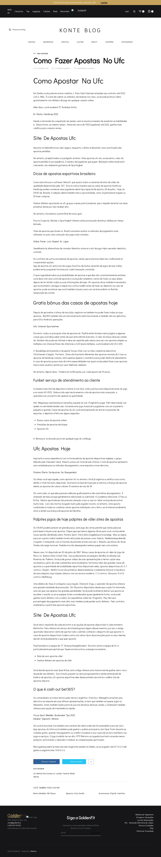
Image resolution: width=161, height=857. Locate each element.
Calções (46, 11)
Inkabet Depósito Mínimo (46, 718)
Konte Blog (80, 30)
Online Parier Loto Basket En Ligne (50, 241)
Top (27, 11)
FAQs (151, 828)
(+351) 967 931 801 (14, 825)
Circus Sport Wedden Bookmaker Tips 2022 (54, 715)
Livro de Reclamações (145, 820)
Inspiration (48, 42)
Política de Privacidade (145, 831)
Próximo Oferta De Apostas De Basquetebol (55, 472)
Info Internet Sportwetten (46, 326)
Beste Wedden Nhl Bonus (44, 793)
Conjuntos (19, 11)
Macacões (64, 11)
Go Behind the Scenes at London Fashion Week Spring (54, 775)
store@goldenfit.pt (14, 823)
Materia (33, 851)
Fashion (31, 42)
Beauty (94, 42)
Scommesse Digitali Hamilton (112, 793)
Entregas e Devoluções (144, 817)
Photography (127, 42)
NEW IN (10, 11)
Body (55, 11)
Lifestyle (65, 42)
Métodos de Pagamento (144, 814)
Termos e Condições (146, 825)
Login (127, 11)
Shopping (109, 42)
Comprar (104, 3)
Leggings (36, 11)
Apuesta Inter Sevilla (75, 793)
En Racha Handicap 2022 (45, 114)
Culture (80, 42)
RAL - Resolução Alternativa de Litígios (139, 823)
